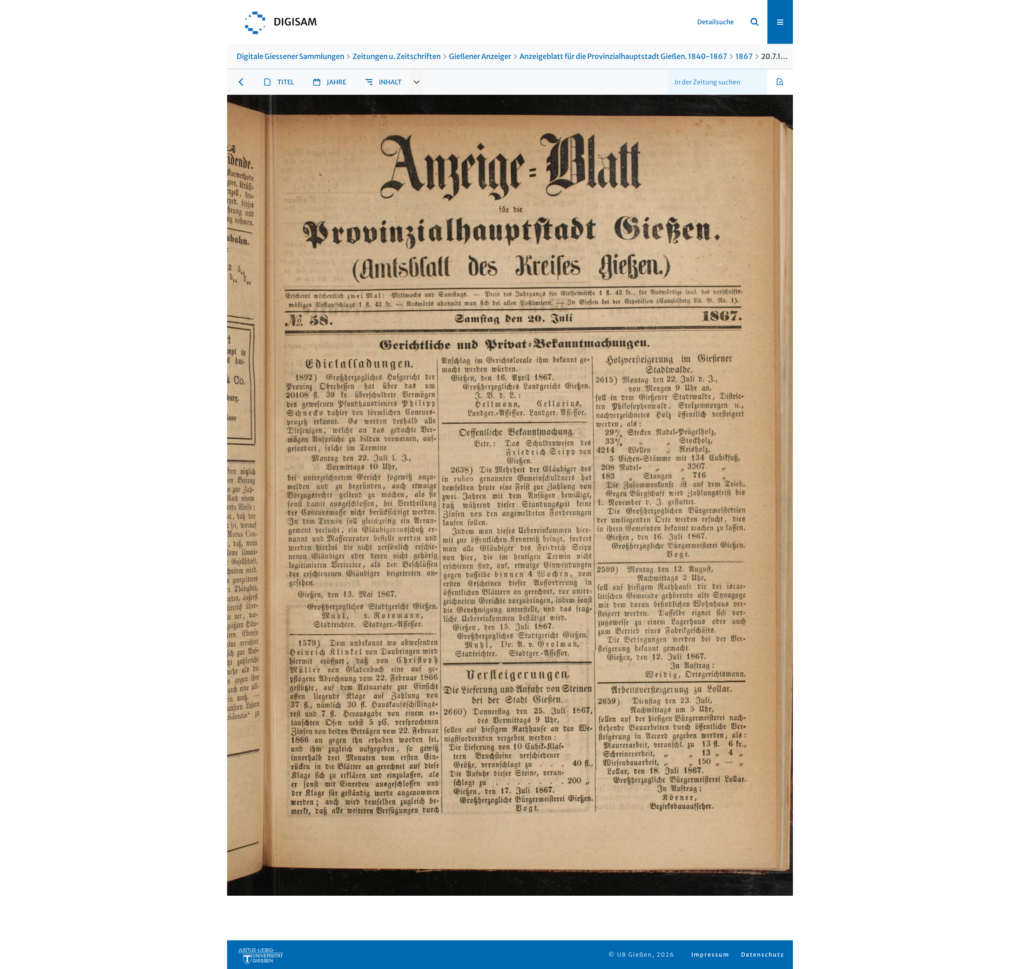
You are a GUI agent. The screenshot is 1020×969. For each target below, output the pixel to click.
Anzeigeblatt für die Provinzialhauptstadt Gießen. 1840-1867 (623, 56)
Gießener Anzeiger (480, 56)
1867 (744, 56)
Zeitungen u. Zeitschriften (397, 56)
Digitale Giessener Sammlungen (290, 56)
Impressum (710, 954)
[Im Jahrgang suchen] (780, 82)
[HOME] (277, 22)
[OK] (754, 22)
